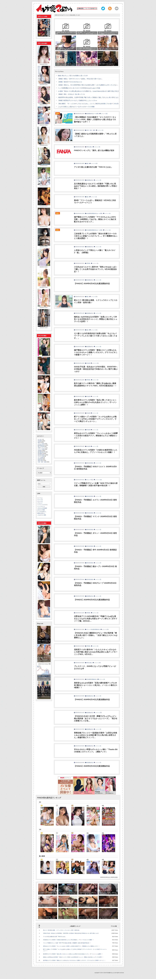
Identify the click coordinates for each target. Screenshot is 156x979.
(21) (96, 330)
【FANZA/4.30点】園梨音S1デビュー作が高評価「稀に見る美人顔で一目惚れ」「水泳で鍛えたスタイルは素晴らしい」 (95, 635)
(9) (97, 446)
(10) (101, 479)
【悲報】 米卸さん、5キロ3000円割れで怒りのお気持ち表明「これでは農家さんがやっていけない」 (88, 85)
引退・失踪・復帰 (90, 130)
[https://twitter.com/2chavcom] (103, 10)
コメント (103, 113)
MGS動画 (40, 453)
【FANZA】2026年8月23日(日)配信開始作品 (92, 766)
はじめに (40, 439)
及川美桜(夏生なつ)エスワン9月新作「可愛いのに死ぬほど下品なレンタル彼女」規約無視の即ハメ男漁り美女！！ (95, 186)
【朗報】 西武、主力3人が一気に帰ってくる (71, 94)
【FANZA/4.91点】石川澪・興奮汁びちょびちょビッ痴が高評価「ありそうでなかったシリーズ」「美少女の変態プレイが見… (95, 718)
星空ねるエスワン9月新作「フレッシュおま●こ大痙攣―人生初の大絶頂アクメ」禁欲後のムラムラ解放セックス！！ (96, 435)
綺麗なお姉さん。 (41, 513)
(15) (96, 163)
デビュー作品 (89, 479)
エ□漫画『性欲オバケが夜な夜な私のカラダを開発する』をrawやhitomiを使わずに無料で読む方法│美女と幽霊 (88, 91)
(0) (100, 180)
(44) (100, 662)
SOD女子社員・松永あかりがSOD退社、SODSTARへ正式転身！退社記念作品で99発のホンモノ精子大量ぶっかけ (96, 369)
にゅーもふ (40, 498)
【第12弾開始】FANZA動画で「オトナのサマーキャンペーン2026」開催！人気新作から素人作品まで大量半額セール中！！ (95, 119)
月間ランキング (41, 448)
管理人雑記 (89, 147)
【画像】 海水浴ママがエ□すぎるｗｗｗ (70, 82)
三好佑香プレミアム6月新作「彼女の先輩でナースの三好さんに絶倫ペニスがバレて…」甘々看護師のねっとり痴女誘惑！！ (95, 236)
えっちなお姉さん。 (42, 511)
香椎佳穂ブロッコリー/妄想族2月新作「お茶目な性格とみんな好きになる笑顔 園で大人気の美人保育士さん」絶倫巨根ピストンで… (95, 735)
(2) (96, 196)
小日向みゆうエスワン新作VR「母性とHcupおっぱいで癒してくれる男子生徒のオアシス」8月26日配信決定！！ (95, 269)
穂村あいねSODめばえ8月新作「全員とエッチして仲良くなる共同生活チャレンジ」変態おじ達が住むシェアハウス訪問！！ (95, 319)
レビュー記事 (41, 449)
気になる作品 (41, 446)
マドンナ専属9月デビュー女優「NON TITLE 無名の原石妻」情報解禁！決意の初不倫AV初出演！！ (67, 943)
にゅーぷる (40, 499)
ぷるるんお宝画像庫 (42, 508)
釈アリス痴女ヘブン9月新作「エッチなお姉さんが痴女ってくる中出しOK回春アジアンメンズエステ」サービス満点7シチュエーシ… (95, 419)
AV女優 (88, 213)
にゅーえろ (40, 501)
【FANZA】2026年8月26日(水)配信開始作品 (92, 283)
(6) (109, 213)
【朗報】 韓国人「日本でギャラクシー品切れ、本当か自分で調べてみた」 (80, 79)
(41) (96, 296)
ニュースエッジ (41, 506)
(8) (100, 346)
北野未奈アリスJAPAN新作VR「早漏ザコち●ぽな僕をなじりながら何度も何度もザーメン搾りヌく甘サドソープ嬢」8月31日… (95, 618)
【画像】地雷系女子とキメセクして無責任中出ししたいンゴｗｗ (77, 100)
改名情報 (40, 459)
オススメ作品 (41, 456)
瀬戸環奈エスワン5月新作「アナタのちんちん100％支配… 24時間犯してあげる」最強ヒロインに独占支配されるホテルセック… (95, 219)
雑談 (87, 163)
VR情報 (88, 263)
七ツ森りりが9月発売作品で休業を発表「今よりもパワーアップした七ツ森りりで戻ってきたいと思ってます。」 (95, 335)
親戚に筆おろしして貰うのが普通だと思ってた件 (73, 75)
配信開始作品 (89, 113)
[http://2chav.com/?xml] (110, 10)
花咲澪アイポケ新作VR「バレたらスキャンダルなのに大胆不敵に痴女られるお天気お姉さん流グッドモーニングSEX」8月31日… (95, 652)
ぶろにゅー (40, 503)
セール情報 (96, 113)
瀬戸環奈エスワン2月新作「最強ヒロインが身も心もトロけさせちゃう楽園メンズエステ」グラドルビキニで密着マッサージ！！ (95, 352)
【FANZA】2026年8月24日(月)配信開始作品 (92, 699)
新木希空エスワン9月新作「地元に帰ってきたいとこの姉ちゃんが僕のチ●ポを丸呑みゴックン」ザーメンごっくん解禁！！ (95, 402)
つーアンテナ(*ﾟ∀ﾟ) (42, 504)
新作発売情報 (89, 463)
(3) (99, 147)
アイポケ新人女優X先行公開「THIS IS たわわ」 (93, 167)
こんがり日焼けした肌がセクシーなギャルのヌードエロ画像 (76, 106)
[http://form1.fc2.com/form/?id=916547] (116, 10)
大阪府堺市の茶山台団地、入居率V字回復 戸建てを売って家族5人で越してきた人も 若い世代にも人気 (88, 97)
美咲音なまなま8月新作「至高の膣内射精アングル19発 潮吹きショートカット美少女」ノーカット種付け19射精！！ (95, 685)
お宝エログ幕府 (41, 510)
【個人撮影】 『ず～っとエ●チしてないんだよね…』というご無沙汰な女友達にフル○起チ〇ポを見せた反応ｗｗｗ (88, 103)
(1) (97, 263)
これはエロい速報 (41, 515)
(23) (106, 113)
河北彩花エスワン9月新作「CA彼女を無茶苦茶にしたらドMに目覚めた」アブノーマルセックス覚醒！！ (68, 939)
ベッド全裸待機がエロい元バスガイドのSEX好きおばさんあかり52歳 (79, 88)
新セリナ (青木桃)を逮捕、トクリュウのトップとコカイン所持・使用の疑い (61, 930)
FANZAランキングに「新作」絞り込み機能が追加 (94, 150)
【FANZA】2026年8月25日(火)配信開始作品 (92, 600)
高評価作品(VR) (41, 452)
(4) (102, 130)
